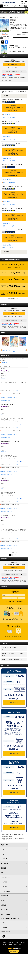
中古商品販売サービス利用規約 (7, 836)
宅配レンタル (5, 877)
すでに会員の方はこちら (19, 67)
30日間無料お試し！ (13, 64)
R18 (26, 5)
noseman (3, 378)
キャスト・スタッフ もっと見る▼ (20, 37)
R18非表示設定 (6, 891)
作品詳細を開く (7, 114)
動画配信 (22, 6)
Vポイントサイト (5, 914)
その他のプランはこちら (8, 67)
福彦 (2, 414)
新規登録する (14, 703)
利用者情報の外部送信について (7, 839)
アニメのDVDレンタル (21, 14)
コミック (9, 5)
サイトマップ (15, 839)
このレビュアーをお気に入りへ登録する (8, 397)
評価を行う (4, 33)
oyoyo (2, 488)
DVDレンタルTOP (3, 14)
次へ (16, 554)
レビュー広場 (4, 909)
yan (1, 525)
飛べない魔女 (3, 451)
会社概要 (3, 834)
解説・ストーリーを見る (9, 117)
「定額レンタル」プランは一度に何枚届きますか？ (12, 659)
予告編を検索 (6, 38)
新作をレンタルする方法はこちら (8, 75)
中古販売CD (15, 5)
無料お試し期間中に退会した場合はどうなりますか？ (12, 648)
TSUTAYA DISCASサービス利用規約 (16, 834)
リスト (22, 3)
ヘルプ (3, 900)
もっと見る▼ (25, 32)
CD (5, 5)
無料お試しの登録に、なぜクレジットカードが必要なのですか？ (12, 654)
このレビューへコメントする (6, 400)
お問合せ (3, 905)
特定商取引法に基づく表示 (19, 838)
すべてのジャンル (12, 14)
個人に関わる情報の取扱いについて (8, 838)
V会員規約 (7, 834)
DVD (1, 5)
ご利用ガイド (4, 896)
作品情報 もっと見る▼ (22, 34)
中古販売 (4, 886)
